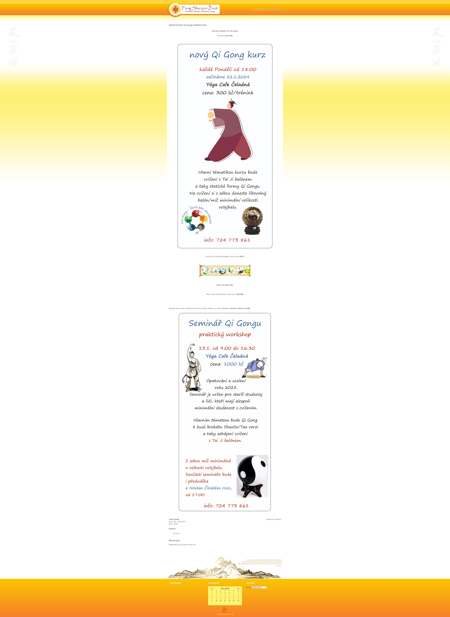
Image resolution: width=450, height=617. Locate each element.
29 (220, 593)
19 (220, 599)
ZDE (224, 294)
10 (212, 597)
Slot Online (172, 549)
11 (216, 597)
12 (220, 597)
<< (212, 589)
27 (212, 593)
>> (238, 589)
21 (229, 599)
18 (216, 599)
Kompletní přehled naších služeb (267, 9)
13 (225, 597)
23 (238, 599)
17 (212, 599)
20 (225, 599)
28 (216, 593)
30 (225, 593)
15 (233, 597)
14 (229, 597)
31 (229, 593)
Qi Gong (176, 533)
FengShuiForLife (227, 614)
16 (238, 597)
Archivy (248, 587)
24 (212, 601)
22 (233, 599)
